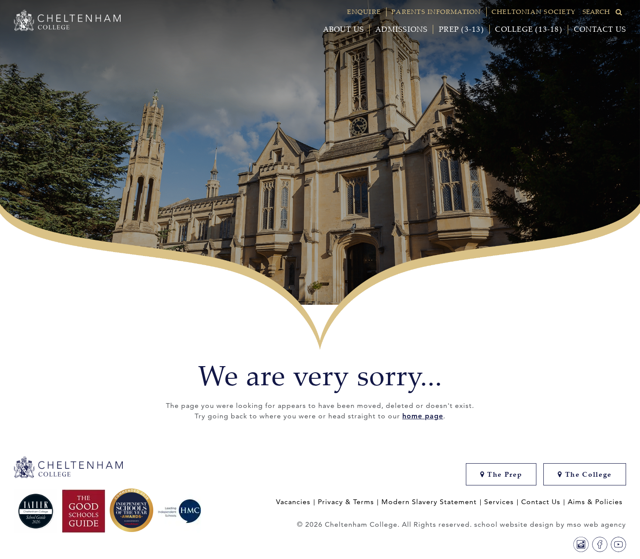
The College (587, 474)
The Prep (503, 474)
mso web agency (596, 524)
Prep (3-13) (461, 29)
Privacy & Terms (346, 501)
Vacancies (293, 501)
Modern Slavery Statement (429, 501)
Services (499, 501)
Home (37, 324)
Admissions (401, 29)
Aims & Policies (595, 501)
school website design (514, 524)
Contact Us (600, 29)
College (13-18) (528, 29)
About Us (343, 29)
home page (422, 416)
